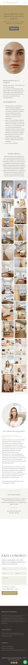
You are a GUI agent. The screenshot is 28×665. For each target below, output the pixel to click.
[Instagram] (16, 663)
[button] (25, 662)
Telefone (5, 589)
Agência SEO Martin (15, 659)
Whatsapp (11, 589)
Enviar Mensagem (9, 593)
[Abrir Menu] (25, 3)
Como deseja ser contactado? (8, 586)
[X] (14, 663)
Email (16, 589)
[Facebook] (12, 663)
